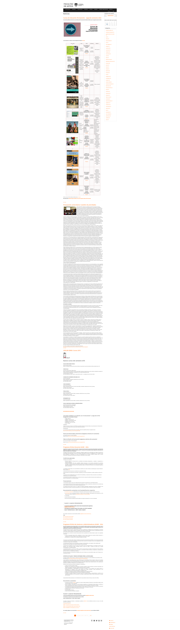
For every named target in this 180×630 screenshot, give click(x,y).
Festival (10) (108, 72)
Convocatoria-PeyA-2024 (67, 603)
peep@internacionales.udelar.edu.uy (85, 513)
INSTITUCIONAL (67, 9)
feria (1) (107, 110)
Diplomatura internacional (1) (110, 61)
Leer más (64, 202)
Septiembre (110, 15)
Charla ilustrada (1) (109, 40)
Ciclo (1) (107, 42)
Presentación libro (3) (109, 87)
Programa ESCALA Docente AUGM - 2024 (76, 447)
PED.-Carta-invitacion (66, 519)
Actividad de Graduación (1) (110, 32)
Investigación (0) (108, 78)
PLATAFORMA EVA (112, 622)
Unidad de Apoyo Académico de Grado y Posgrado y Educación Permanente (80, 198)
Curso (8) (107, 55)
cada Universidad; (87, 494)
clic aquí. (83, 40)
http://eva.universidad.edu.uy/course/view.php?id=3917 (76, 436)
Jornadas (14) (108, 80)
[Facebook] (92, 620)
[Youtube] (99, 620)
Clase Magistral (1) (108, 44)
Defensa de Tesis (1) (109, 59)
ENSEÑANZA (74, 9)
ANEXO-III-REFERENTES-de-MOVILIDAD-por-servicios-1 (71, 607)
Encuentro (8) (108, 63)
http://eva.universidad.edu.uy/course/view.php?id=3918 (76, 442)
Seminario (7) (108, 91)
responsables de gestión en (80, 494)
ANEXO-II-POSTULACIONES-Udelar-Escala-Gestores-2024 (71, 606)
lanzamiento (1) (108, 112)
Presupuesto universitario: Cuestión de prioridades (79, 205)
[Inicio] (68, 5)
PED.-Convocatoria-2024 (66, 516)
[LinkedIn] (101, 620)
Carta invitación (67, 493)
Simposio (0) (108, 95)
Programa (86, 53)
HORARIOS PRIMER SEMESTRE (103, 9)
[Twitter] (96, 620)
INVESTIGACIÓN (80, 9)
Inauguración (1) (108, 76)
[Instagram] (94, 620)
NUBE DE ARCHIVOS (112, 626)
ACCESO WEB (112, 628)
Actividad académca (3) (109, 30)
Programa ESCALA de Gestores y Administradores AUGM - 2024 (83, 524)
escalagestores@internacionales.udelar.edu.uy (84, 610)
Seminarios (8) (108, 93)
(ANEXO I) (74, 582)
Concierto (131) (108, 48)
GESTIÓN (91, 9)
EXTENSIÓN (86, 9)
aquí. (69, 469)
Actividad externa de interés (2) (110, 34)
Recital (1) (107, 89)
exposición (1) (108, 108)
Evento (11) (107, 65)
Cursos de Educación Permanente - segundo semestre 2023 (82, 18)
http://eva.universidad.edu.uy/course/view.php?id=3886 (71, 430)
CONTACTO (111, 620)
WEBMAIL (111, 624)
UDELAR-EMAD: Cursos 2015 (72, 350)
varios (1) (107, 119)
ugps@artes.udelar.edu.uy (90, 595)
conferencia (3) (108, 104)
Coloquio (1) (107, 46)
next (90, 615)
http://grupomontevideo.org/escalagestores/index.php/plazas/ (78, 558)
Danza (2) (107, 57)
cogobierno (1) (108, 102)
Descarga (72, 516)
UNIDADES (95, 9)
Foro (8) (107, 74)
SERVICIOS (110, 9)
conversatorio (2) (108, 106)
